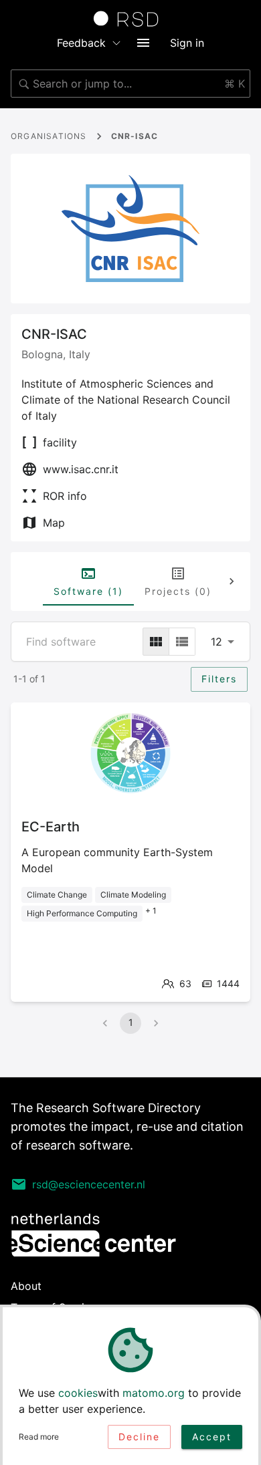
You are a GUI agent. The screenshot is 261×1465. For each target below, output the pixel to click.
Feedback (81, 42)
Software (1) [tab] (88, 591)
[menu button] (143, 43)
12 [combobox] (216, 641)
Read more (39, 1437)
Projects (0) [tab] (178, 591)
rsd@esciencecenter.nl (88, 1184)
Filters (219, 678)
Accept (212, 1436)
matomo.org (153, 1393)
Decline (139, 1436)
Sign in (187, 42)
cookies (78, 1393)
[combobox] (130, 84)
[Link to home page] (130, 19)
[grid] (156, 642)
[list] (182, 642)
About (26, 1286)
